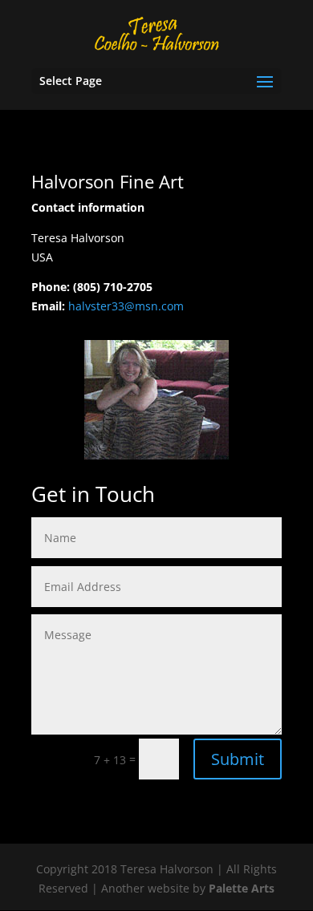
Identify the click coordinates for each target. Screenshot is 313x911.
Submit (237, 759)
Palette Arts (241, 888)
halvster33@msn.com (126, 306)
